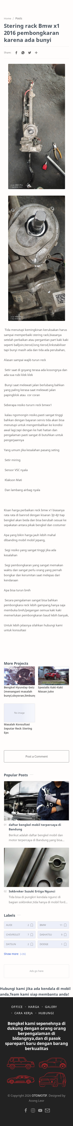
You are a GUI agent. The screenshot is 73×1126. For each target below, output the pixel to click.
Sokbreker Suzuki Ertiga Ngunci (32, 891)
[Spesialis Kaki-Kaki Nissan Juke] (53, 675)
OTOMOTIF (39, 1095)
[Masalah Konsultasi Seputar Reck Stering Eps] (19, 713)
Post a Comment (37, 756)
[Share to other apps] (36, 52)
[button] (16, 52)
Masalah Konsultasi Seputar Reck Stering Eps (18, 728)
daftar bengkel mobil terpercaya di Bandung (35, 827)
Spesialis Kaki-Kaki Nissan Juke (50, 689)
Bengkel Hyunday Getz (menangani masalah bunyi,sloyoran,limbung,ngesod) (19, 691)
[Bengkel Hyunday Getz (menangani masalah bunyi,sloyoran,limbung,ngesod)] (19, 675)
